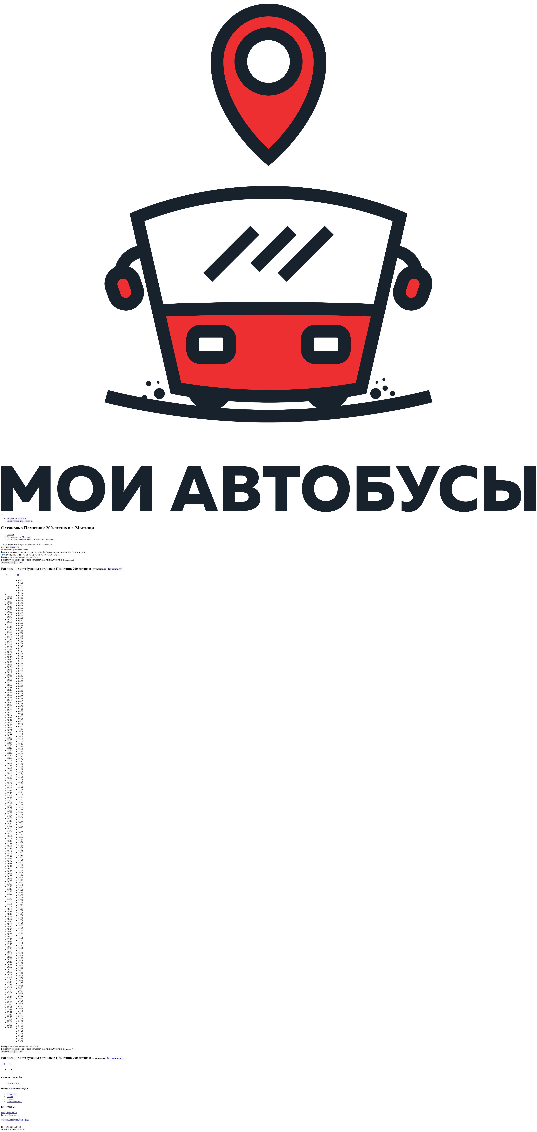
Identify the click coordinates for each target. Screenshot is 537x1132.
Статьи (10, 1096)
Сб (51, 555)
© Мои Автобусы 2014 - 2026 (15, 1120)
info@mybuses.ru (9, 1112)
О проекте (12, 1094)
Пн (20, 555)
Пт (45, 555)
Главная (10, 534)
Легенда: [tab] (10, 547)
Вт (27, 555)
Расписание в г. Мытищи (19, 537)
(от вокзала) (115, 1057)
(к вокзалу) (115, 568)
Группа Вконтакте (9, 1115)
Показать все (7, 563)
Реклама (11, 1099)
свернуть (14, 547)
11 (21, 563)
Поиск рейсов (13, 1083)
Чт (39, 555)
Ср (33, 555)
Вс (57, 555)
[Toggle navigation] (2, 514)
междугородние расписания (20, 521)
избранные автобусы (16, 518)
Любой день (10, 555)
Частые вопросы (14, 1101)
